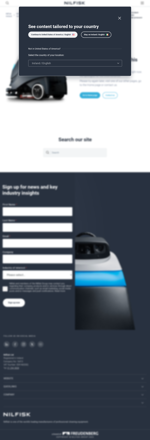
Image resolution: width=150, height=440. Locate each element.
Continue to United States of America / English (51, 34)
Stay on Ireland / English (94, 34)
